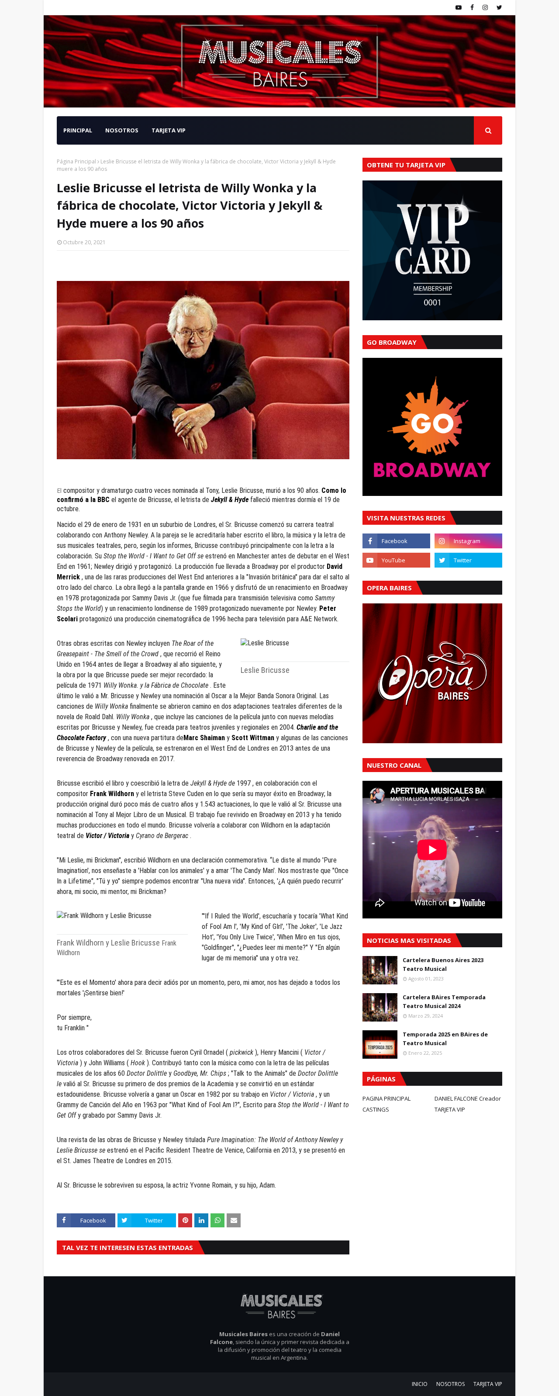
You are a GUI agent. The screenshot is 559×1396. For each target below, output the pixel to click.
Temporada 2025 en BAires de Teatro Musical (445, 1038)
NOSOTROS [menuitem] (121, 130)
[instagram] (485, 7)
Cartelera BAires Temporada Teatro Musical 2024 (444, 1001)
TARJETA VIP (450, 1109)
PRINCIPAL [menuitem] (77, 130)
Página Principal (76, 161)
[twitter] (498, 7)
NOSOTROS (450, 1384)
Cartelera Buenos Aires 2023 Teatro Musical (443, 964)
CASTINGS (375, 1109)
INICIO (420, 1384)
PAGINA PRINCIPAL (386, 1098)
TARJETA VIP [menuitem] (169, 130)
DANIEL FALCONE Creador (468, 1098)
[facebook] (472, 7)
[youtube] (458, 7)
